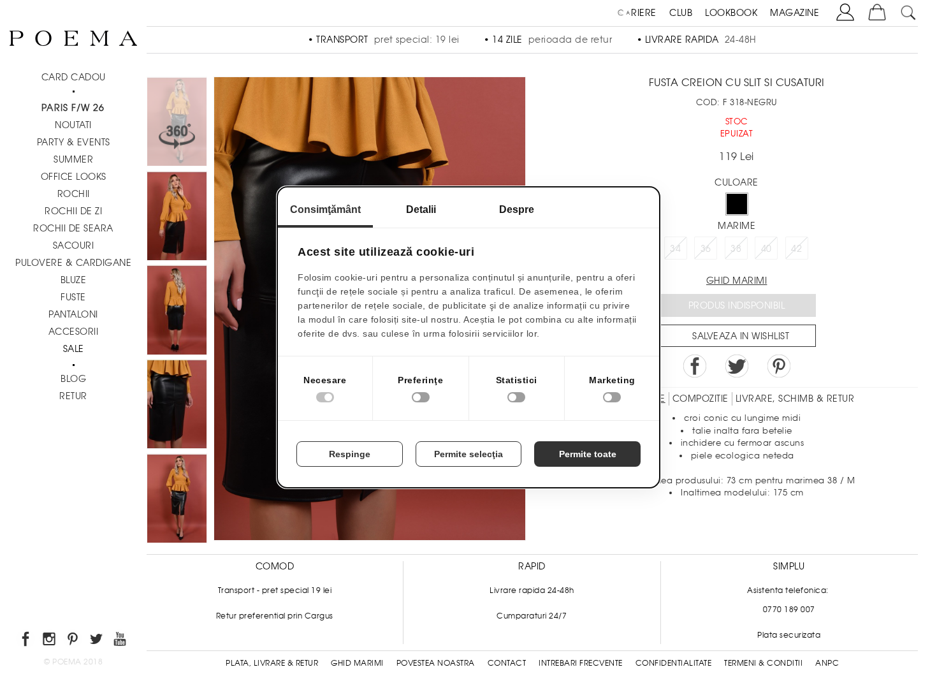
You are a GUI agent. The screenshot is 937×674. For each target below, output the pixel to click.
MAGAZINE (794, 13)
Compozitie (700, 398)
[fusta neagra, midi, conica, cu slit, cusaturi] (177, 312)
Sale (73, 349)
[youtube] (121, 641)
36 (706, 249)
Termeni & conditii (763, 663)
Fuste (73, 297)
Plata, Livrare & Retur (272, 663)
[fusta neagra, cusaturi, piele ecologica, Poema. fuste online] (177, 406)
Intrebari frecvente (581, 663)
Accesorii (73, 331)
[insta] (50, 641)
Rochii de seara (73, 228)
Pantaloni (73, 314)
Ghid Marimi (357, 663)
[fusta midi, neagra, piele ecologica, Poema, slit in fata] (177, 218)
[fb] (26, 641)
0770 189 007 (789, 609)
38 (735, 249)
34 (675, 249)
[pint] (73, 641)
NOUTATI (73, 125)
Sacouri (73, 245)
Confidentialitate (674, 663)
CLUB (680, 13)
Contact (507, 663)
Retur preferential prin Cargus (274, 616)
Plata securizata (788, 635)
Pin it (778, 366)
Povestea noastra (435, 663)
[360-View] (177, 124)
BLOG (73, 379)
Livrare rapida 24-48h (532, 590)
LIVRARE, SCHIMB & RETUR (795, 398)
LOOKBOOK (731, 13)
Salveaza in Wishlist (740, 336)
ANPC (827, 663)
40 (766, 249)
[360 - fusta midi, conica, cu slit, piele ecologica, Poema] (177, 500)
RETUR (73, 396)
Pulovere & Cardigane (73, 263)
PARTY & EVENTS (73, 142)
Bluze (74, 280)
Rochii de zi (73, 211)
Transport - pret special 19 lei (275, 590)
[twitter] (97, 641)
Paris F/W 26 (73, 108)
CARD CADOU (73, 77)
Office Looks (73, 177)
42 (796, 249)
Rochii (73, 194)
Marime (736, 226)
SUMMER (73, 159)
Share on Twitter (736, 366)
